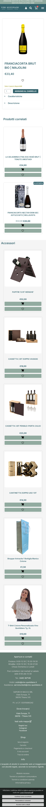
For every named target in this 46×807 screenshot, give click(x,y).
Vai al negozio (23, 742)
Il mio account (23, 751)
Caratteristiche (15, 96)
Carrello (23, 745)
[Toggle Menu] (42, 8)
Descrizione (14, 103)
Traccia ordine (23, 755)
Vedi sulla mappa (22, 721)
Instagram (23, 728)
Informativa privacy (23, 783)
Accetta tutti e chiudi (23, 804)
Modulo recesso (23, 773)
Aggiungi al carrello (26, 91)
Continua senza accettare (23, 796)
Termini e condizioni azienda (23, 780)
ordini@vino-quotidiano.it (26, 682)
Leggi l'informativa (26, 792)
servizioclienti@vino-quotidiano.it (28, 685)
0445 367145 (25, 678)
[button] (30, 8)
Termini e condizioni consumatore (23, 776)
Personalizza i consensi (23, 800)
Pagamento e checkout (23, 748)
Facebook (23, 730)
